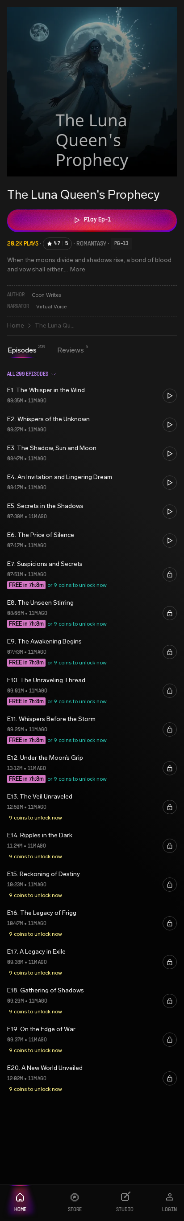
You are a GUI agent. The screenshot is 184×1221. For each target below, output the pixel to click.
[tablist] (45, 351)
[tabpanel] (92, 729)
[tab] (22, 350)
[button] (92, 395)
